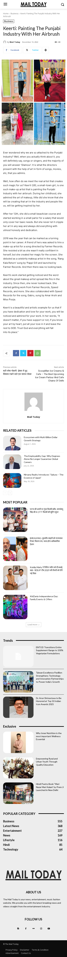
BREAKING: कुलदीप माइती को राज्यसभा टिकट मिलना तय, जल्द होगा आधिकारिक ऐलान (46, 541)
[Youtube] (49, 929)
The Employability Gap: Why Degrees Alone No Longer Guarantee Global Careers (42, 459)
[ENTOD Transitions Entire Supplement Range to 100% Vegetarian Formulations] (18, 656)
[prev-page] (5, 493)
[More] (45, 50)
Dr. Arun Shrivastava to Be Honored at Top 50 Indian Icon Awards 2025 (48, 701)
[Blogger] (18, 929)
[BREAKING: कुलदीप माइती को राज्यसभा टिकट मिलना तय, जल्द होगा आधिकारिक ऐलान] (15, 549)
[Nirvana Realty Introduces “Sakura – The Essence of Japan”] (12, 480)
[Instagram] (41, 929)
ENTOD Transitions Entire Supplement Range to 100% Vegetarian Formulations (49, 650)
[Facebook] (16, 353)
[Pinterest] (30, 353)
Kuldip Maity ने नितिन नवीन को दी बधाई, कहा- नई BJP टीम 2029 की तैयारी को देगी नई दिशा (46, 570)
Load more (32, 624)
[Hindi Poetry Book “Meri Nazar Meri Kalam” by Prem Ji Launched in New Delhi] (18, 793)
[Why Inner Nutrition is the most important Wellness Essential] (18, 742)
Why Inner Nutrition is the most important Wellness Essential (49, 736)
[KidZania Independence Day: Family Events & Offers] (15, 607)
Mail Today (15, 42)
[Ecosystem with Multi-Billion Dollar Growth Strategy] (12, 443)
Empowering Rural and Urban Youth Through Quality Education (47, 761)
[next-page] (10, 493)
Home (6, 13)
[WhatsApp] (37, 353)
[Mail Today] (5, 42)
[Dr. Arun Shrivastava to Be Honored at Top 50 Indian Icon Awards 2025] (18, 707)
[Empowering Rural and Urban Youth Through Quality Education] (18, 768)
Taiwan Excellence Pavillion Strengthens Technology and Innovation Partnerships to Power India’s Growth (50, 677)
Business (14, 13)
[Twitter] (23, 353)
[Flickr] (33, 929)
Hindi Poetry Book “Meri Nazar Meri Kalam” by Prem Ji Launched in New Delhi (50, 787)
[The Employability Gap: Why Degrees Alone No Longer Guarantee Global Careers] (12, 461)
